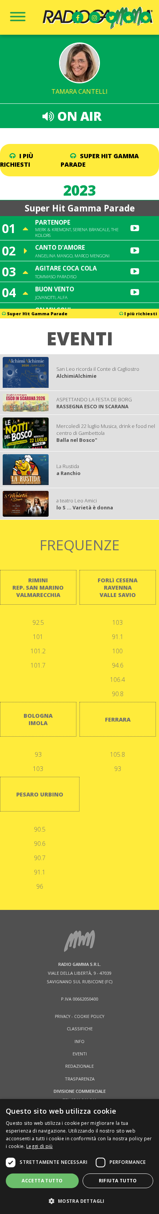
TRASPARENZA (80, 1079)
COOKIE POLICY (89, 1016)
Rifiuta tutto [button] (118, 1180)
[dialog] (79, 1156)
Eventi (80, 1054)
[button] (79, 1200)
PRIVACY (62, 1016)
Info (79, 1041)
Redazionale (79, 1066)
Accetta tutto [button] (42, 1180)
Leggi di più (39, 1146)
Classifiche (80, 1028)
